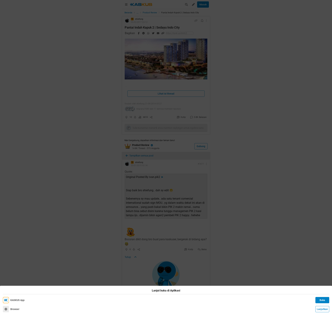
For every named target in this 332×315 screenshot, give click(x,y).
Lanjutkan (322, 309)
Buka (322, 300)
